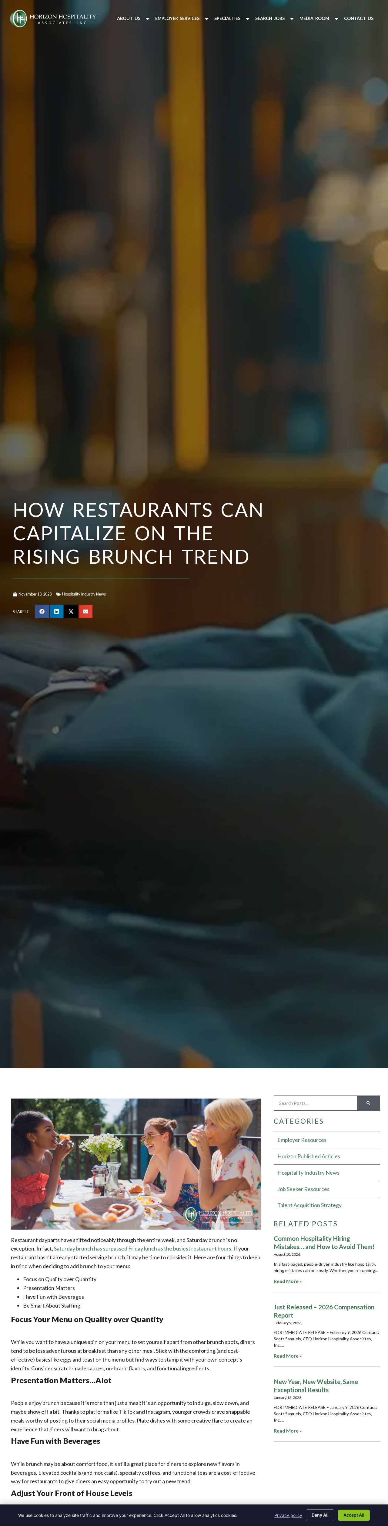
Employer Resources (301, 1139)
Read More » (288, 1281)
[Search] (368, 1103)
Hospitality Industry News (84, 594)
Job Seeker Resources (303, 1189)
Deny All (320, 1515)
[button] (134, 19)
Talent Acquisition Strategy (309, 1205)
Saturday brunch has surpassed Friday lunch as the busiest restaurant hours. (143, 1248)
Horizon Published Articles (308, 1156)
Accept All (353, 1515)
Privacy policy (288, 1515)
